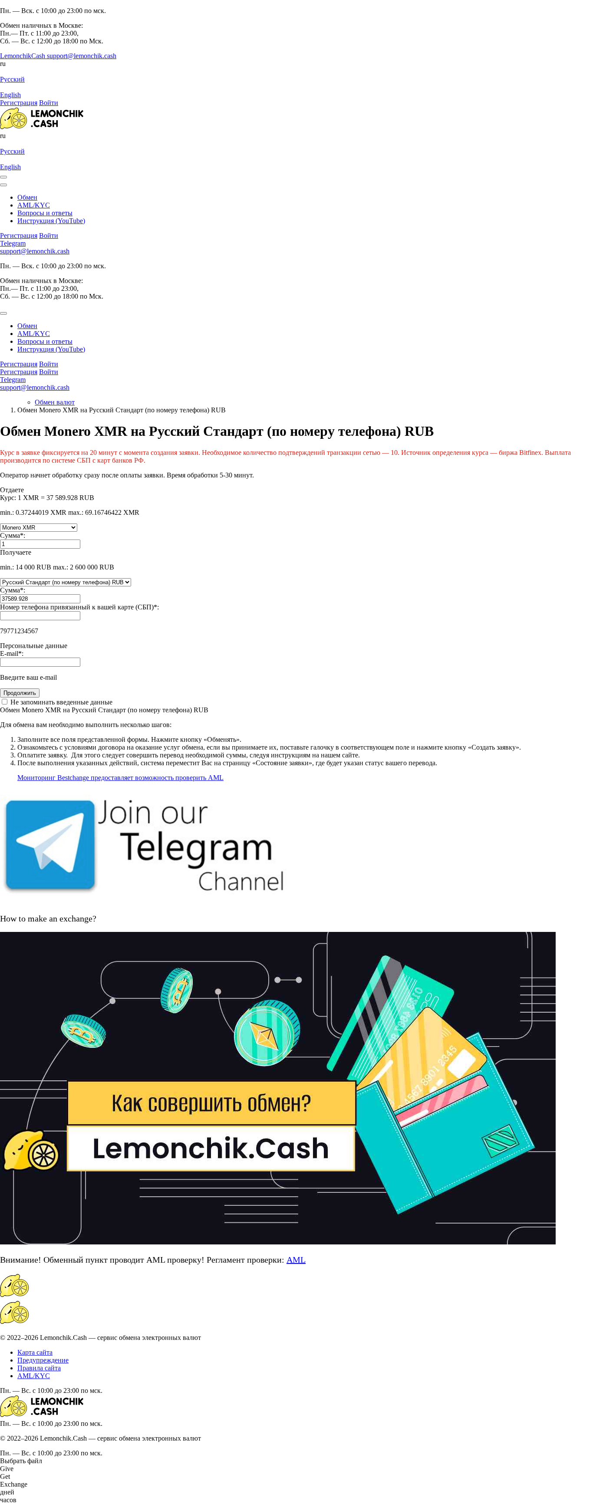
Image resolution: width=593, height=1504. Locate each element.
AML (296, 1259)
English (10, 95)
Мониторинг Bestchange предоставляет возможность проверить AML (120, 777)
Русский (12, 79)
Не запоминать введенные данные (60, 702)
